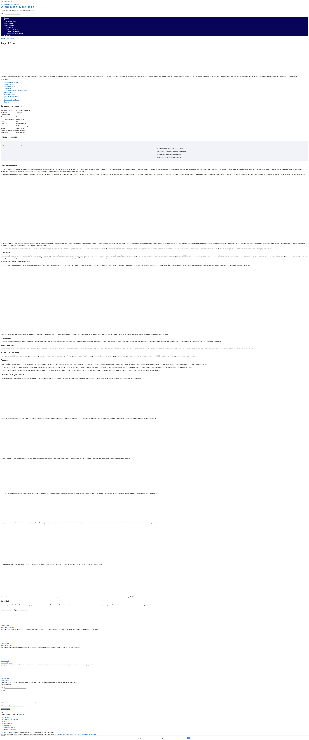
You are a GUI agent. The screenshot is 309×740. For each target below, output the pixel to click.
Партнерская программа (11, 96)
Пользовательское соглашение (86, 734)
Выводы (6, 102)
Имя (2, 687)
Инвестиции (7, 20)
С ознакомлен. (16, 706)
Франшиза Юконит (6, 645)
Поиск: (3, 13)
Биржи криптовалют (13, 29)
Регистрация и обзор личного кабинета (15, 90)
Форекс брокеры (9, 23)
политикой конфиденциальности (13, 706)
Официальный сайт (9, 86)
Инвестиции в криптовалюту (16, 33)
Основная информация (11, 82)
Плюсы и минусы (9, 84)
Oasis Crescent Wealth (7, 680)
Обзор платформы (9, 94)
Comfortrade (7, 717)
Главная (6, 18)
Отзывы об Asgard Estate (11, 100)
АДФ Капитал (8, 723)
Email (3, 691)
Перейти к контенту (6, 1)
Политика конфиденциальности (66, 734)
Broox (5, 721)
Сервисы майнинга (13, 31)
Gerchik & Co (7, 725)
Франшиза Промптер (7, 663)
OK (188, 738)
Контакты (7, 35)
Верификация (8, 92)
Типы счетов (7, 88)
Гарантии (6, 98)
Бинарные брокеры (10, 22)
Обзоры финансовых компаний (17, 6)
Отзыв (3, 703)
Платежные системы (10, 25)
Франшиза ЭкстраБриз (7, 627)
